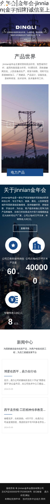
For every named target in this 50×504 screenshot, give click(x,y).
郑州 (43, 499)
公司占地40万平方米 (37, 258)
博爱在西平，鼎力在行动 (20, 371)
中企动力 (36, 499)
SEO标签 (37, 491)
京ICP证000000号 (10, 491)
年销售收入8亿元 (13, 312)
